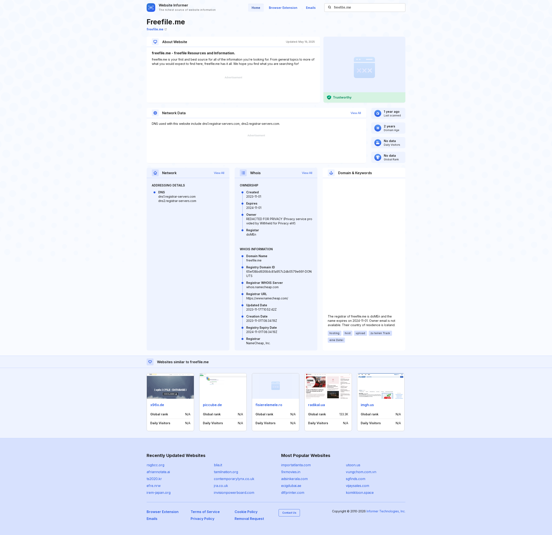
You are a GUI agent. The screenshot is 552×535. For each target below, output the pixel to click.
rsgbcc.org (155, 465)
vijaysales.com (357, 485)
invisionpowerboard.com (234, 492)
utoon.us (353, 465)
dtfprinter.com (292, 492)
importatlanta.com (296, 465)
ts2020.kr (154, 479)
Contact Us (289, 512)
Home (256, 7)
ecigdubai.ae (291, 485)
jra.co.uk (221, 485)
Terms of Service (205, 512)
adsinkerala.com (294, 479)
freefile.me (155, 29)
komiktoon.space (360, 492)
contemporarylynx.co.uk (234, 479)
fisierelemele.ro (269, 405)
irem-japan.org (159, 492)
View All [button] (356, 113)
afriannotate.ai (158, 472)
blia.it (218, 465)
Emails (311, 7)
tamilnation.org (226, 472)
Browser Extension (283, 7)
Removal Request (249, 518)
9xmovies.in (290, 472)
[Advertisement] (233, 89)
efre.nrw (154, 485)
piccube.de (212, 405)
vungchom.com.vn (361, 472)
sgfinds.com (355, 479)
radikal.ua (316, 405)
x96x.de (157, 405)
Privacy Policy (202, 518)
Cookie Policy (246, 512)
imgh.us (367, 405)
